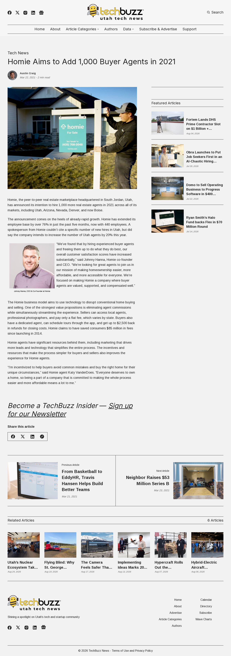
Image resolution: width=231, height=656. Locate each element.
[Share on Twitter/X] (23, 437)
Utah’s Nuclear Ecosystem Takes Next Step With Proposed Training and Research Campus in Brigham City (24, 565)
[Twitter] (17, 13)
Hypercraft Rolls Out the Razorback (169, 565)
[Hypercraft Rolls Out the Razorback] (171, 545)
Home (39, 29)
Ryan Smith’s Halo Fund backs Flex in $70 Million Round (204, 222)
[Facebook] (10, 13)
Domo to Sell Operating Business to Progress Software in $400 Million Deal (204, 190)
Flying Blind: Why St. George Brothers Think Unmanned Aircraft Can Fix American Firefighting (59, 565)
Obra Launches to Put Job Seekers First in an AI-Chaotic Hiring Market (204, 157)
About (55, 29)
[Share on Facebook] (13, 437)
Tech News (18, 53)
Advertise (175, 612)
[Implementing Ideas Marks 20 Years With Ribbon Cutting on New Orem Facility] (134, 545)
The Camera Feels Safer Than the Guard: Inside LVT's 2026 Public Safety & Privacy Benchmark (96, 565)
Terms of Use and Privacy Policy (132, 650)
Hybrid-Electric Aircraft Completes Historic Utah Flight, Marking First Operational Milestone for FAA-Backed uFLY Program (206, 565)
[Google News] (41, 12)
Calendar (206, 599)
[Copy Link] (42, 437)
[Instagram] (25, 13)
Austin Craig (28, 73)
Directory (206, 606)
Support (189, 29)
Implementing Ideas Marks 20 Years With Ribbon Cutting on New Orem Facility (134, 565)
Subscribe (205, 612)
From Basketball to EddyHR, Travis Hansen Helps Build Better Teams (82, 480)
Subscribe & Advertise (158, 29)
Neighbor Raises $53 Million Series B (147, 480)
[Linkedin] (33, 13)
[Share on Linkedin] (32, 437)
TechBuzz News (99, 650)
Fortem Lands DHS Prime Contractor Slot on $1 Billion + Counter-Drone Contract (203, 124)
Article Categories (170, 619)
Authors (111, 29)
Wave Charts (203, 619)
